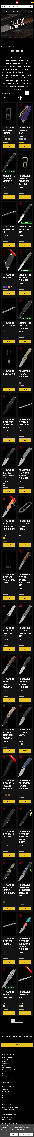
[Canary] (9, 287)
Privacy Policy (6, 1078)
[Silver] (6, 139)
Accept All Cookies (26, 1134)
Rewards (4, 1074)
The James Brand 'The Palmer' (8, 276)
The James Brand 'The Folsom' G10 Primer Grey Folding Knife (24, 474)
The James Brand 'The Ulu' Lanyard (9, 372)
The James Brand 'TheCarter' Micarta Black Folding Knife (8, 734)
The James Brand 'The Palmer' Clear (24, 131)
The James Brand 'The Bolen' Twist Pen (9, 229)
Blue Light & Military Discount (10, 1069)
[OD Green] (6, 795)
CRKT (4, 1100)
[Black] (4, 139)
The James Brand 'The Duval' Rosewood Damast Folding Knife (24, 580)
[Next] (21, 1020)
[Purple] (6, 287)
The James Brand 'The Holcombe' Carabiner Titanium (24, 525)
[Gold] (9, 139)
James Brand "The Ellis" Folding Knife (25, 229)
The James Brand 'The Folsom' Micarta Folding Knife (8, 474)
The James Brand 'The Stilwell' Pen (9, 324)
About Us (5, 1072)
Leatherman (5, 1098)
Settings (5, 1134)
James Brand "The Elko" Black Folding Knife (25, 326)
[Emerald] (4, 287)
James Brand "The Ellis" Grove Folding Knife (25, 278)
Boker (4, 1096)
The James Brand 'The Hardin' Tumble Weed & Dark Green (24, 180)
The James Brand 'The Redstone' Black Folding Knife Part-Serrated (24, 836)
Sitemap (4, 1076)
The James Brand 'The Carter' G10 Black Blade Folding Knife (8, 784)
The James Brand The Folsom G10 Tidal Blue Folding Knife (24, 784)
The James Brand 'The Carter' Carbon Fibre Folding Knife (24, 683)
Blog (3, 1065)
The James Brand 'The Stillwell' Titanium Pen (8, 941)
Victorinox (5, 1094)
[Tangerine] (4, 538)
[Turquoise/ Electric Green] (22, 139)
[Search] (31, 6)
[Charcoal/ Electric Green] (20, 139)
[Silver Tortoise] (4, 1006)
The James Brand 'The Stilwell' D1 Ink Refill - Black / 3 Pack (9, 578)
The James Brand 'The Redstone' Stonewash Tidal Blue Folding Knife (25, 890)
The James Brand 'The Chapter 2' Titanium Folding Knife (25, 632)
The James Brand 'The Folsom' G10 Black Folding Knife (8, 835)
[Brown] (9, 795)
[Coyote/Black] (20, 1006)
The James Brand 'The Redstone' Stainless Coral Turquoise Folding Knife (24, 943)
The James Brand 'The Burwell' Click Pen (24, 995)
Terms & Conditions (8, 1080)
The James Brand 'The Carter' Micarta (24, 732)
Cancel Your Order (7, 1082)
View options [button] (9, 146)
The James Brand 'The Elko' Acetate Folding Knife (8, 996)
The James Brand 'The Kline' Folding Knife (24, 374)
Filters (5, 97)
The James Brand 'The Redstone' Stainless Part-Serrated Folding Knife (9, 526)
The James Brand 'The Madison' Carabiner (8, 131)
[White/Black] (22, 1006)
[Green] (20, 383)
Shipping (5, 1059)
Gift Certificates (6, 1067)
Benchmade (5, 1091)
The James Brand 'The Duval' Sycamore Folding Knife (8, 683)
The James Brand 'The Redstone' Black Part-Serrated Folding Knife (9, 890)
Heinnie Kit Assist (7, 1057)
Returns (4, 1061)
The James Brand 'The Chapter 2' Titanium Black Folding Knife (8, 423)
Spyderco (5, 1089)
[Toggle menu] (2, 2)
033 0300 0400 (7, 1117)
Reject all (14, 1134)
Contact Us (5, 1063)
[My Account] (28, 2)
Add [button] (9, 197)
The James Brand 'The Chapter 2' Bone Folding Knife (8, 632)
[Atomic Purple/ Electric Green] (25, 139)
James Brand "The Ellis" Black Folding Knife (9, 179)
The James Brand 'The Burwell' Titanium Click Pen (24, 423)
